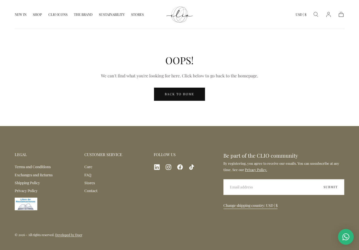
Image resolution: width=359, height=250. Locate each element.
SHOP (37, 15)
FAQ (87, 174)
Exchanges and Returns (34, 174)
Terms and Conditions (33, 166)
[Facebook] (180, 167)
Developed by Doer (68, 235)
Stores (89, 182)
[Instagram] (168, 167)
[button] (301, 15)
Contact (91, 190)
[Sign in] (328, 14)
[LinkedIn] (157, 167)
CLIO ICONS (58, 15)
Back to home (179, 94)
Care (88, 166)
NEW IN (21, 15)
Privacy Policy (26, 190)
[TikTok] (191, 167)
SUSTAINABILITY (112, 15)
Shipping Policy (27, 182)
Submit (331, 187)
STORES (137, 15)
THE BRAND (83, 15)
